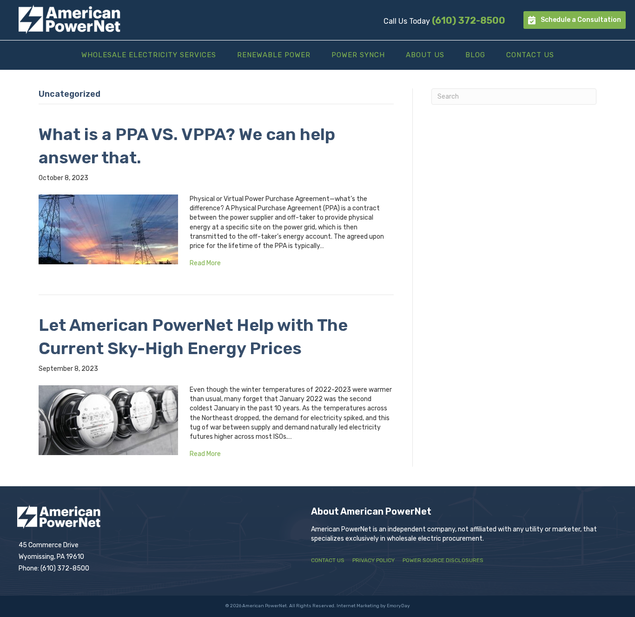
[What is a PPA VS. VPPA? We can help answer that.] (108, 229)
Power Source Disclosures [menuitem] (443, 560)
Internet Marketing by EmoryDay (373, 606)
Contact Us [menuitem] (530, 55)
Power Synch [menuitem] (358, 55)
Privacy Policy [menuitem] (373, 560)
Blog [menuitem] (475, 55)
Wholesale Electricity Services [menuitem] (148, 55)
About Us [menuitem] (425, 55)
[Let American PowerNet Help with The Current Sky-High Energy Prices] (108, 420)
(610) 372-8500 (468, 20)
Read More (205, 263)
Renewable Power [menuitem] (274, 55)
